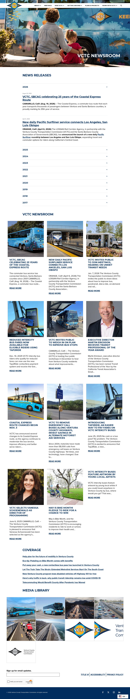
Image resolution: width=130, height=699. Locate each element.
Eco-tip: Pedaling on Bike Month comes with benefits (48, 560)
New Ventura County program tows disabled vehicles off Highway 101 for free (59, 573)
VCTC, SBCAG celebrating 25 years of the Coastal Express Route (62, 98)
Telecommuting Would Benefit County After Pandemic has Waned (54, 582)
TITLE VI (85, 674)
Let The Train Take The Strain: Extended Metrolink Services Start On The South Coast (63, 569)
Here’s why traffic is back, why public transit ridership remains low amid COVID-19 (62, 578)
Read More (15, 288)
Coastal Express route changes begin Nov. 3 (23, 425)
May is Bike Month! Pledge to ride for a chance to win (62, 510)
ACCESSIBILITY (97, 674)
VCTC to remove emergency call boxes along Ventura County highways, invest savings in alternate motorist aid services (63, 430)
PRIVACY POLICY (115, 674)
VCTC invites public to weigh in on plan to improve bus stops (63, 342)
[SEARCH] (121, 5)
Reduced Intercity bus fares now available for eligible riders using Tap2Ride (23, 345)
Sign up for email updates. (19, 670)
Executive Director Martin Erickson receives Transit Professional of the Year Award (101, 345)
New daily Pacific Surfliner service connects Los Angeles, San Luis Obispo (65, 124)
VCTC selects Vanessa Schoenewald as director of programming (23, 512)
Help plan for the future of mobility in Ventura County (48, 556)
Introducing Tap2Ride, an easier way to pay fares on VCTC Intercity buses (102, 426)
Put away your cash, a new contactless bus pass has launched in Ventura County (61, 565)
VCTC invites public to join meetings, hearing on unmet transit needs (101, 264)
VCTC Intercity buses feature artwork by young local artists (102, 474)
